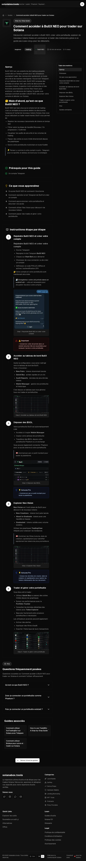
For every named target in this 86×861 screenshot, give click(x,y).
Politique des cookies (53, 840)
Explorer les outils (10, 816)
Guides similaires (65, 110)
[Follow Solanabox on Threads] (15, 797)
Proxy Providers (52, 805)
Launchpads (51, 779)
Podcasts (50, 801)
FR (42, 856)
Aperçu (61, 69)
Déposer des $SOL (66, 93)
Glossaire (48, 823)
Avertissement (50, 844)
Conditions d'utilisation (53, 836)
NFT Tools (50, 797)
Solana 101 (49, 819)
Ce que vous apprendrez (68, 77)
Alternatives (7, 823)
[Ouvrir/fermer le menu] (82, 4)
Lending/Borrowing (53, 794)
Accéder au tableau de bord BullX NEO (69, 88)
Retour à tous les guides (29, 760)
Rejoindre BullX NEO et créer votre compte (69, 82)
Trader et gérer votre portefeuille (66, 101)
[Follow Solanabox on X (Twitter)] (4, 797)
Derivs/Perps (51, 786)
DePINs (49, 782)
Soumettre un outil (10, 819)
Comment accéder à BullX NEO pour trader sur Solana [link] (35, 15)
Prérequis (62, 73)
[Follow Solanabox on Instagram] (10, 797)
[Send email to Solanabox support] (21, 797)
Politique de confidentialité (55, 832)
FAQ (60, 106)
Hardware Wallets (53, 790)
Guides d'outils (50, 816)
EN (39, 856)
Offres (5, 827)
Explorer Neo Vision (66, 96)
